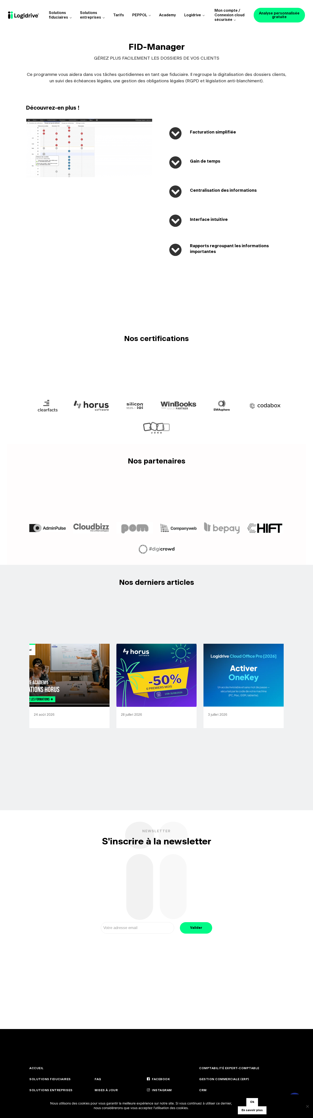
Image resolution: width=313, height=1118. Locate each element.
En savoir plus (252, 1110)
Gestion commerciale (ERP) (224, 1079)
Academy (167, 15)
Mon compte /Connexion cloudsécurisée (229, 15)
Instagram (161, 1090)
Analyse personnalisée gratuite (279, 15)
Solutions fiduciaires (58, 15)
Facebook (160, 1079)
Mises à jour (106, 1090)
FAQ (98, 1079)
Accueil (36, 1068)
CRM (203, 1090)
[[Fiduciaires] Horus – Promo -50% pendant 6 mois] (156, 675)
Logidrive (192, 15)
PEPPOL (139, 15)
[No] (307, 1106)
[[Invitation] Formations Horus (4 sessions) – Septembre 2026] (69, 675)
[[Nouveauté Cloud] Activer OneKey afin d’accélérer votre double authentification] (243, 675)
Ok (252, 1102)
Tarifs (118, 15)
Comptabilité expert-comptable (229, 1068)
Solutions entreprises (90, 15)
